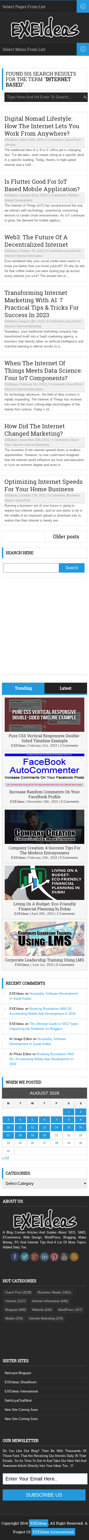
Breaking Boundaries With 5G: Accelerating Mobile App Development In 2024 (41, 1059)
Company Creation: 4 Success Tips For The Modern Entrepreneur (45, 850)
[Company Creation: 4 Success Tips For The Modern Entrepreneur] (44, 843)
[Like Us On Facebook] (15, 1262)
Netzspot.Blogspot (18, 1373)
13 (44, 1127)
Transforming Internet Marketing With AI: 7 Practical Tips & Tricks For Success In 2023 (41, 304)
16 (80, 1127)
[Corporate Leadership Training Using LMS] (44, 955)
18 (20, 1135)
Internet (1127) (15, 1301)
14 (56, 1127)
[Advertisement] (44, 630)
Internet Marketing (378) (46, 1318)
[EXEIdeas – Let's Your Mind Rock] (44, 37)
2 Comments (57, 195)
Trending (23, 688)
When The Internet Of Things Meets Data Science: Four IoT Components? (43, 370)
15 (68, 1127)
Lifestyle (10, 145)
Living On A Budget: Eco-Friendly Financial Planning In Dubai (44, 906)
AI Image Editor (20, 1039)
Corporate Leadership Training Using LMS (44, 959)
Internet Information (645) (50, 1301)
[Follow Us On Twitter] (25, 1262)
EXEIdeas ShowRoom (21, 1382)
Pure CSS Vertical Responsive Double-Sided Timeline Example (44, 738)
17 (8, 1135)
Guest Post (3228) (18, 1292)
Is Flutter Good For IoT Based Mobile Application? (42, 185)
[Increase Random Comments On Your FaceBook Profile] (44, 787)
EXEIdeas (11, 140)
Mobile (73, 195)
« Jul (5, 1157)
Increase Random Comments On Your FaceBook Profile (44, 794)
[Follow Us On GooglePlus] (35, 1262)
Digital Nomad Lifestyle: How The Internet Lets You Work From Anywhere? (41, 126)
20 (44, 1135)
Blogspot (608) (15, 1310)
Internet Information (30, 256)
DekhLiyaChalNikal (18, 1400)
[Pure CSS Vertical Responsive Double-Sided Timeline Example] (44, 731)
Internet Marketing (29, 326)
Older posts (66, 536)
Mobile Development (18, 200)
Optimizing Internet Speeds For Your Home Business (43, 485)
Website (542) (42, 1310)
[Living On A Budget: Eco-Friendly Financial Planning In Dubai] (44, 899)
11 (20, 1127)
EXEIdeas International (21, 1391)
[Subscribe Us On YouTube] (64, 1262)
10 (8, 1127)
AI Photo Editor (20, 1054)
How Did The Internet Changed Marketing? (34, 429)
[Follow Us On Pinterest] (54, 1262)
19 (32, 1135)
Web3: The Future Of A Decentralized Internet (36, 240)
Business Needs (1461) (54, 1292)
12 (32, 1127)
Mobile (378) (14, 1318)
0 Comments (54, 140)
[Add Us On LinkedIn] (44, 1262)
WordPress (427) (70, 1310)
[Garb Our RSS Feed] (74, 1262)
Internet (9, 256)
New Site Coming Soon (21, 1410)
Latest (65, 688)
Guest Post (72, 140)
